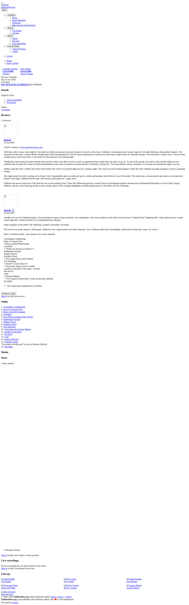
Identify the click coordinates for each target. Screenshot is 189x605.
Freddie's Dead (9, 324)
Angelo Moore (133, 588)
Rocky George (70, 588)
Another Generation (13, 332)
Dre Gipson (69, 581)
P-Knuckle (11, 102)
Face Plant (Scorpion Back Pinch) (18, 317)
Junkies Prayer (9, 322)
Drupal (15, 602)
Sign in (4, 296)
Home (9, 61)
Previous (5, 294)
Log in (9, 56)
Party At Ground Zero (13, 309)
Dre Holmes (132, 581)
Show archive (13, 63)
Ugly (6, 337)
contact (68, 597)
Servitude (8, 347)
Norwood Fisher (8, 588)
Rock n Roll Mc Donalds (14, 312)
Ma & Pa (8, 334)
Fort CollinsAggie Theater (26, 71)
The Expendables (14, 100)
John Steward (7, 594)
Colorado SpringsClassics (10, 71)
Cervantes (5, 109)
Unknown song (11, 342)
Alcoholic (7, 314)
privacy (60, 597)
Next (13, 294)
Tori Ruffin (6, 581)
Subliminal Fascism (11, 319)
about (53, 597)
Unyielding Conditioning (14, 307)
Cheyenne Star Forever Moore (17, 329)
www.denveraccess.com (31, 147)
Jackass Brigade (11, 339)
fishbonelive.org (8, 7)
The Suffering (9, 327)
